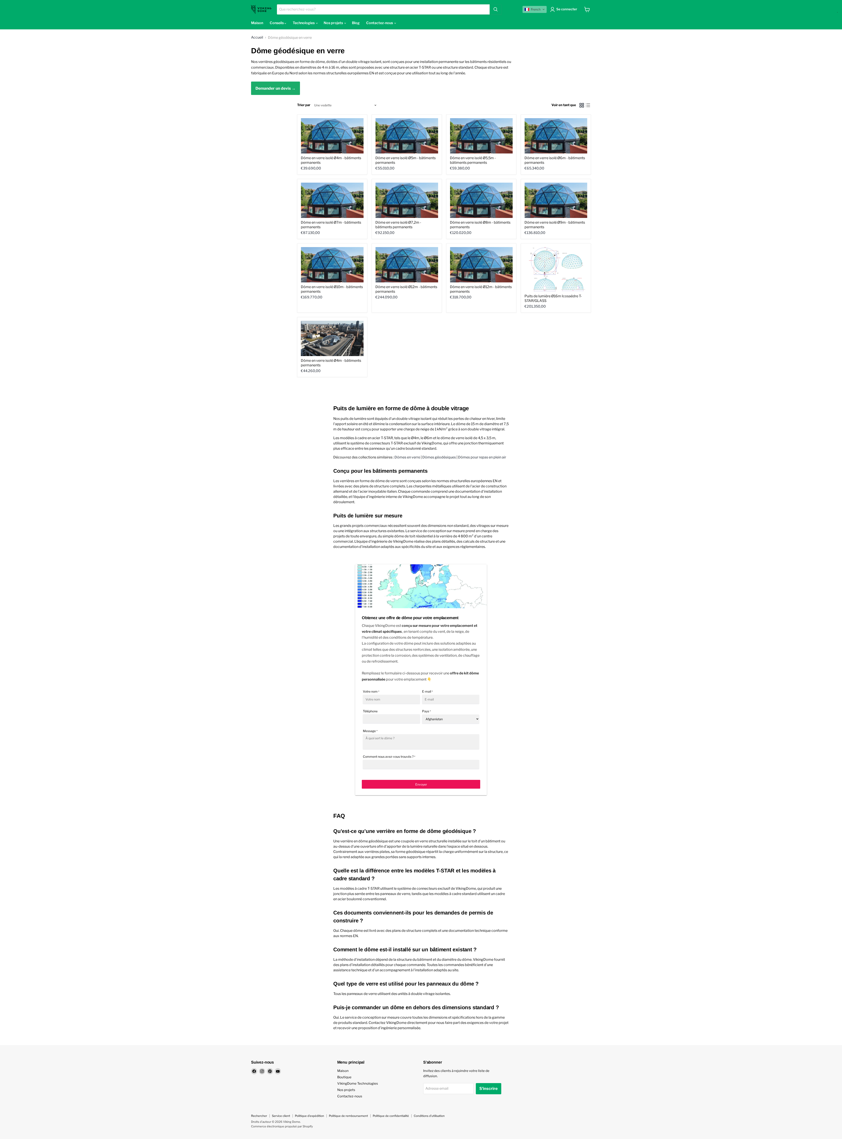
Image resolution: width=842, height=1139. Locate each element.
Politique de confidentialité (391, 1116)
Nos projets (346, 1090)
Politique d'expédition (309, 1116)
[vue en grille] (582, 105)
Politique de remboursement (348, 1116)
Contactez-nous (349, 1096)
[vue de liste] (588, 105)
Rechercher (259, 1116)
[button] (535, 9)
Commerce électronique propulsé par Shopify (282, 1126)
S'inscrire (488, 1088)
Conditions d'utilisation (429, 1116)
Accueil (257, 37)
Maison (343, 1071)
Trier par (303, 105)
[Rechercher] (495, 9)
